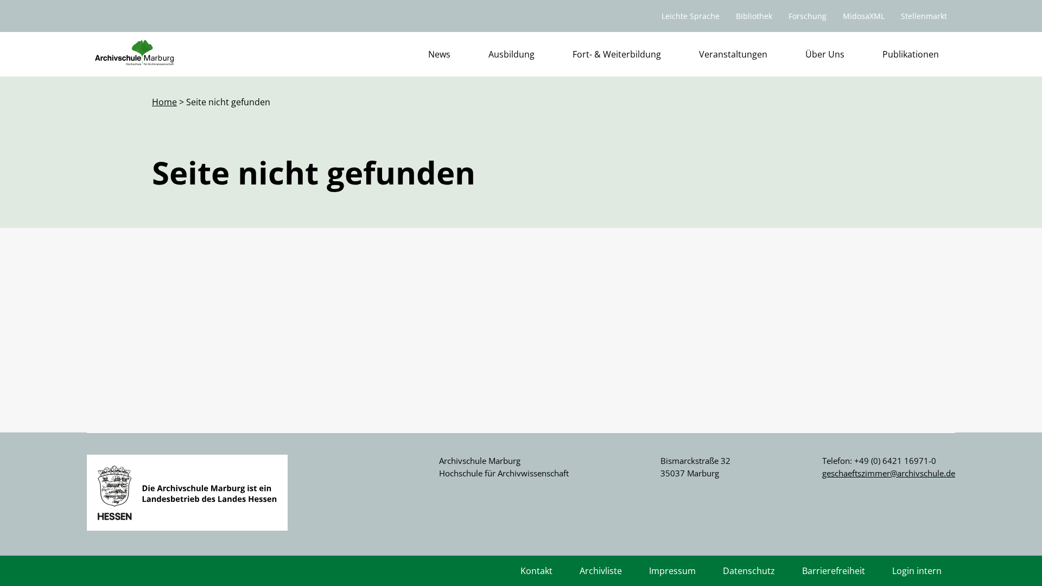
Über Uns (824, 54)
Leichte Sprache (691, 16)
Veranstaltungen (733, 54)
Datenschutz (749, 571)
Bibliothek (754, 16)
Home (164, 102)
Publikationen (910, 54)
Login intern (917, 571)
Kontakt (536, 571)
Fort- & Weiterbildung (617, 54)
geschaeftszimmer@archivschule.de (888, 473)
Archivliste (601, 571)
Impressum (672, 571)
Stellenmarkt (924, 16)
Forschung (808, 16)
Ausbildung (511, 54)
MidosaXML (864, 16)
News (439, 54)
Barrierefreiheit (833, 571)
